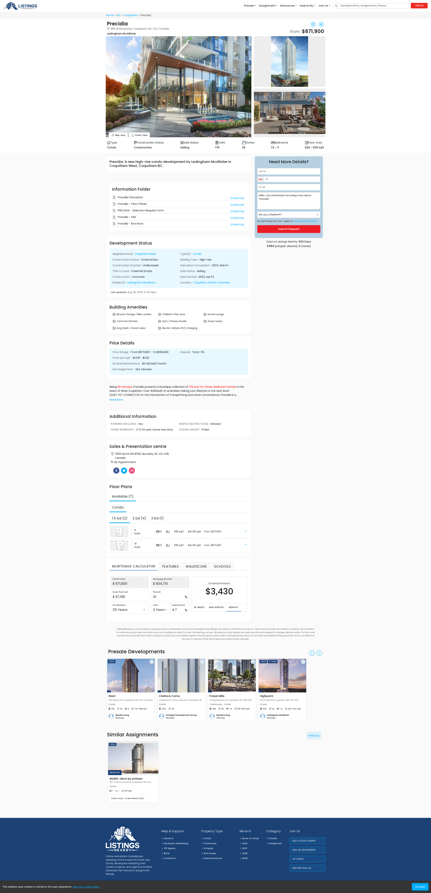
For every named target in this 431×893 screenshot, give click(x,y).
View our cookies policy (86, 886)
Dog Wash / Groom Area (131, 328)
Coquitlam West (145, 254)
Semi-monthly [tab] (216, 607)
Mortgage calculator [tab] (133, 566)
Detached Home (213, 858)
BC (119, 15)
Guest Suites (215, 321)
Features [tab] (170, 566)
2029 (244, 858)
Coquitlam (130, 15)
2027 (244, 848)
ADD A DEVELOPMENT (304, 840)
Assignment (275, 843)
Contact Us (170, 858)
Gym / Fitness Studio (174, 321)
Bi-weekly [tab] (199, 607)
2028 (244, 853)
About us (168, 838)
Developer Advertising (176, 843)
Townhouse (210, 843)
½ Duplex (208, 848)
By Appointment (125, 462)
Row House (210, 853)
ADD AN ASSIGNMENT (304, 850)
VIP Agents (169, 848)
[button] (250, 6)
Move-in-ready (250, 838)
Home (110, 15)
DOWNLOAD (237, 198)
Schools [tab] (222, 566)
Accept (420, 887)
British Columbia (219, 282)
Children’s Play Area (173, 314)
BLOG (167, 853)
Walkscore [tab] (196, 566)
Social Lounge (216, 314)
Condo (197, 254)
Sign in (419, 5)
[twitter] (124, 471)
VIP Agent (298, 859)
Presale (273, 838)
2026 (244, 843)
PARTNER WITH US (301, 868)
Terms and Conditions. (306, 221)
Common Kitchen (127, 321)
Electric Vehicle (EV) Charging (179, 328)
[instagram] (132, 471)
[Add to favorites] (152, 662)
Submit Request (289, 229)
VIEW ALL (314, 736)
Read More (116, 399)
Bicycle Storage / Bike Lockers (134, 314)
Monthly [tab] (233, 607)
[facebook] (116, 471)
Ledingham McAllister (141, 282)
